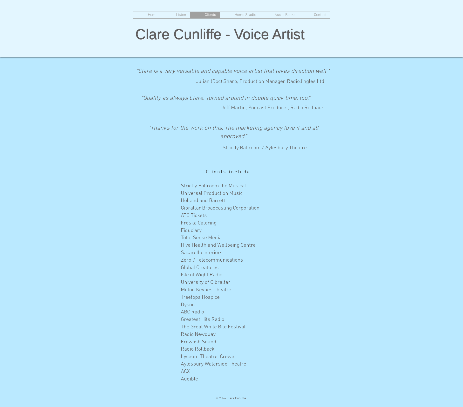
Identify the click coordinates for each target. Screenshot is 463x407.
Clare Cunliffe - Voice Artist (220, 34)
